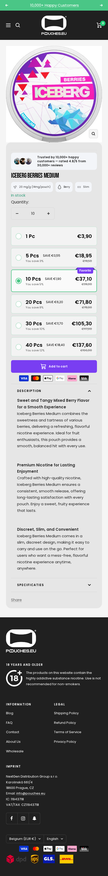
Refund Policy (65, 722)
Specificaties (30, 585)
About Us (13, 741)
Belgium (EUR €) (22, 838)
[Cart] (99, 25)
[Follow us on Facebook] (11, 818)
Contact (12, 732)
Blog (9, 713)
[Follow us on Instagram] (23, 818)
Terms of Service (67, 732)
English (52, 838)
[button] (54, 236)
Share (16, 599)
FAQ (9, 722)
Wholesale (15, 751)
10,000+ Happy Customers (54, 5)
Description (29, 391)
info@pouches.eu (30, 793)
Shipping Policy (66, 713)
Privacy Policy (65, 741)
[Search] (18, 25)
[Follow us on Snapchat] (34, 818)
